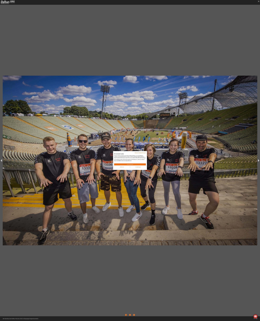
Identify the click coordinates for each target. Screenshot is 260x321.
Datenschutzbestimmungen (140, 152)
